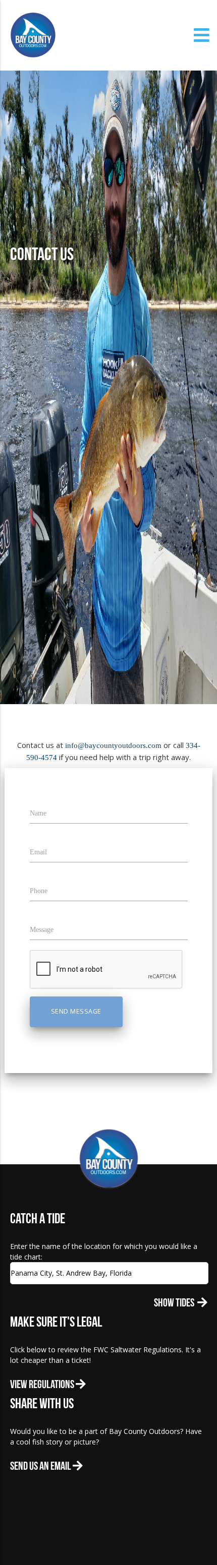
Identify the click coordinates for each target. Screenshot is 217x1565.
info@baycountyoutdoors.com (113, 745)
